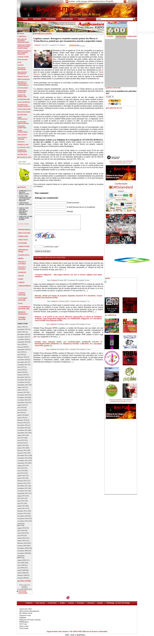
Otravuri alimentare (22, 126)
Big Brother (22, 114)
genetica (21, 142)
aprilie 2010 (22, 538)
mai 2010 (21, 535)
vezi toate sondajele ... (24, 224)
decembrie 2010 (23, 516)
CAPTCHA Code (51, 247)
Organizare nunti (25, 615)
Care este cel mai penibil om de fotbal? (25, 218)
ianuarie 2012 (22, 483)
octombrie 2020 (23, 339)
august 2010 (22, 528)
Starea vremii (24, 626)
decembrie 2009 (23, 548)
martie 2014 (21, 417)
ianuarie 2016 (22, 375)
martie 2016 (21, 372)
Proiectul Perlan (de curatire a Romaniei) (24, 52)
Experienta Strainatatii (22, 150)
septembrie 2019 (23, 349)
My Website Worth (25, 613)
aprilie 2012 (22, 475)
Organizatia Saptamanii (22, 72)
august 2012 (22, 465)
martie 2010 (21, 540)
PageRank (22, 617)
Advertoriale (24, 229)
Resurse (37, 19)
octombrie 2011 (23, 491)
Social (21, 276)
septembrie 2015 (23, 385)
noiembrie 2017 (23, 365)
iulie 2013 (21, 438)
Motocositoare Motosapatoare (29, 611)
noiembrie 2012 (23, 458)
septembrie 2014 (23, 402)
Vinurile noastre (22, 318)
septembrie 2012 (23, 463)
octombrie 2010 (23, 521)
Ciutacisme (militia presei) (23, 122)
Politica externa (22, 263)
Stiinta (21, 282)
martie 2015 (21, 390)
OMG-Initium (22, 134)
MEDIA (20, 258)
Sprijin (100, 603)
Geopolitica (23, 255)
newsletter (72, 1)
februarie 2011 (22, 511)
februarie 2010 (22, 543)
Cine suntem (67, 19)
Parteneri (80, 603)
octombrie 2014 (23, 400)
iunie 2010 (21, 533)
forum (21, 33)
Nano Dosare (22, 59)
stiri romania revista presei (96, 1)
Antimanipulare (24, 99)
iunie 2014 (21, 410)
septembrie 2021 (23, 329)
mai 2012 (21, 473)
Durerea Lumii (23, 144)
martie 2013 (21, 448)
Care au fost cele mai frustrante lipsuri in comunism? (24, 211)
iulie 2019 (21, 352)
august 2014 (22, 405)
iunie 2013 (21, 440)
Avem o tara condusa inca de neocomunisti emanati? (25, 198)
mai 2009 (21, 568)
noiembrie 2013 (23, 428)
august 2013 (22, 435)
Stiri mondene (24, 286)
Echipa (62, 603)
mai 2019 (21, 354)
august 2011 (22, 496)
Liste (19, 62)
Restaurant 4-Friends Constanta (30, 620)
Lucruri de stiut (24, 147)
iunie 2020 (21, 344)
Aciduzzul (37, 45)
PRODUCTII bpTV (23, 76)
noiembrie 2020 (23, 337)
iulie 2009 (21, 563)
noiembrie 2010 (23, 518)
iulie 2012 (21, 468)
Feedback (29, 603)
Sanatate (22, 272)
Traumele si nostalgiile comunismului (23, 83)
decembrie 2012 (23, 455)
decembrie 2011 (23, 486)
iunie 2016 (21, 370)
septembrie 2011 (23, 493)
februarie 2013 (22, 450)
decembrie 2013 (23, 425)
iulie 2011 (21, 498)
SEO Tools (23, 624)
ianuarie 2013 (22, 453)
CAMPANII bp (22, 36)
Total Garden (23, 628)
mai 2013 (21, 443)
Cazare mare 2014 (25, 609)
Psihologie (23, 236)
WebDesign (110, 603)
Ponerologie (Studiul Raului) (24, 105)
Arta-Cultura (24, 233)
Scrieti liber (52, 603)
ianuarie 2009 (22, 578)
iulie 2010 (21, 530)
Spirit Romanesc (24, 79)
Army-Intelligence (23, 118)
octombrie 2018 (23, 359)
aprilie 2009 (22, 570)
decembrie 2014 (23, 395)
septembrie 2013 (23, 433)
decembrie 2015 (23, 377)
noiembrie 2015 (23, 380)
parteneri (51, 19)
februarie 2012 (22, 481)
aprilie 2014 (22, 415)
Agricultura (24, 246)
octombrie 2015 (23, 382)
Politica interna (22, 268)
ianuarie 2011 (22, 513)
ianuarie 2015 (22, 392)
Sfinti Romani (23, 88)
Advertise (90, 603)
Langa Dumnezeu (24, 102)
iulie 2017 (21, 367)
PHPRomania (24, 622)
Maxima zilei (22, 154)
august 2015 (22, 387)
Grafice (21, 65)
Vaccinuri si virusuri (22, 138)
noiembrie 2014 (23, 397)
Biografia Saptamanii (22, 68)
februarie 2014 (22, 420)
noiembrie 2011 (23, 488)
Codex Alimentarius (23, 131)
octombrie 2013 (23, 430)
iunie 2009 (21, 565)
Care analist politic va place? (25, 203)
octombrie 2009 (23, 553)
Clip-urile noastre (22, 299)
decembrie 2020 (23, 334)
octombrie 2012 (23, 460)
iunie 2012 (21, 470)
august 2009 (22, 560)
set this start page (81, 1)
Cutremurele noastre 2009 (24, 308)
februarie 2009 (22, 575)
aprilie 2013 (22, 445)
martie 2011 (21, 508)
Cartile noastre (22, 294)
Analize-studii (23, 57)
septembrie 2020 (23, 342)
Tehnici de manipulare (22, 95)
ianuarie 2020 (22, 347)
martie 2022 (21, 327)
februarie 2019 (22, 357)
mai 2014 (21, 412)
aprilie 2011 (22, 506)
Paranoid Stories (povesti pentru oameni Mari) (24, 46)
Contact (82, 19)
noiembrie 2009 (23, 551)
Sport (20, 279)
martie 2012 (21, 478)
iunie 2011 (21, 501)
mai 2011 (21, 503)
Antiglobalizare (24, 109)
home (25, 19)
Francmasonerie (24, 112)
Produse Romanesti (23, 313)
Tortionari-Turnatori (22, 91)
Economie (22, 243)
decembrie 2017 (23, 362)
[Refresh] (36, 241)
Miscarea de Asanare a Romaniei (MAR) (23, 40)
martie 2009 (21, 573)
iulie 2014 (21, 407)
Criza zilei (23, 240)
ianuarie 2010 (22, 546)
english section (25, 157)
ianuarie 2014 (22, 423)
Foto (20, 303)
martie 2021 (21, 332)
